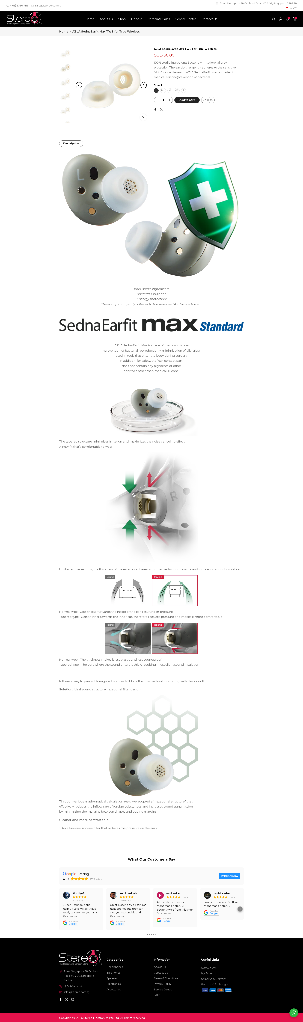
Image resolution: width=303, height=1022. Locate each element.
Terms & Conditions (166, 978)
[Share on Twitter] (161, 109)
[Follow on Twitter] (66, 999)
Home (90, 19)
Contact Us (209, 19)
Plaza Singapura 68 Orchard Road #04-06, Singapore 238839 (258, 3)
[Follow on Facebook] (60, 999)
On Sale (136, 19)
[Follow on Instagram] (72, 999)
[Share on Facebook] (155, 109)
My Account (209, 973)
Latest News (209, 967)
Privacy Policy (162, 983)
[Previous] (79, 85)
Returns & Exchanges (215, 984)
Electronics (114, 983)
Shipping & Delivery (213, 978)
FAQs (157, 995)
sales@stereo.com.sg (48, 5)
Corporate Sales (159, 19)
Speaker (112, 978)
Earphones (113, 972)
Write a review (229, 876)
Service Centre (185, 19)
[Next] (143, 85)
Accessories (114, 989)
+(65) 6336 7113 (19, 5)
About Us (106, 19)
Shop (122, 19)
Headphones (115, 967)
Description (71, 143)
